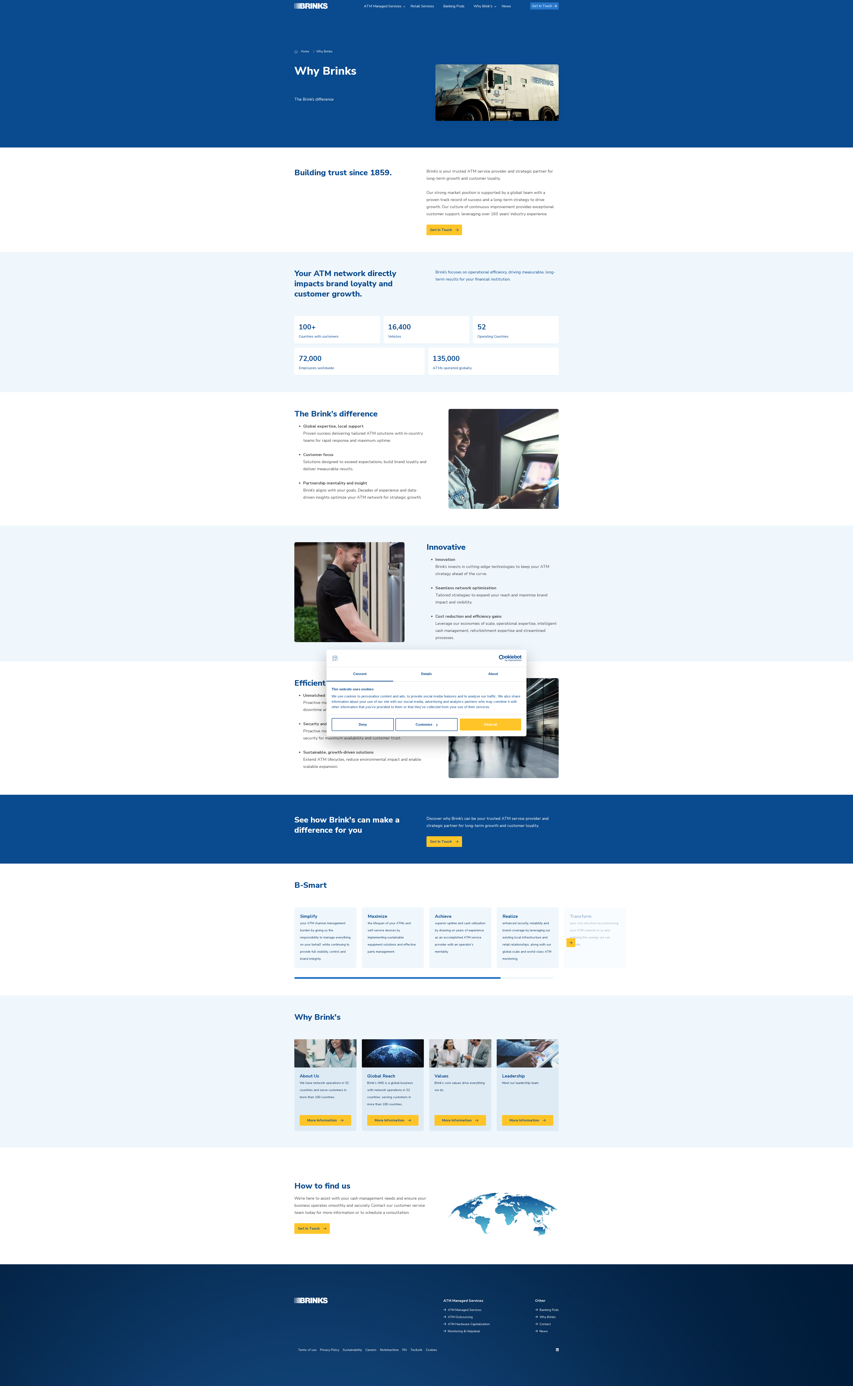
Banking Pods (549, 1310)
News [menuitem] (506, 6)
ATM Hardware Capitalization (469, 1324)
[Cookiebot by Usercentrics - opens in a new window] (502, 658)
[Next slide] (570, 942)
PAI (404, 1350)
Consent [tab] (360, 674)
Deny (363, 724)
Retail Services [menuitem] (422, 6)
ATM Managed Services (464, 1310)
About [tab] (493, 674)
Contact (545, 1324)
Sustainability (352, 1350)
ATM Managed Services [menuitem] (382, 6)
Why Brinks (324, 51)
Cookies (431, 1350)
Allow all (490, 724)
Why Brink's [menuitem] (483, 6)
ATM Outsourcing (460, 1317)
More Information (322, 1120)
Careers (371, 1350)
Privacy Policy (329, 1350)
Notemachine (389, 1350)
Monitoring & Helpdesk (464, 1331)
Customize (424, 724)
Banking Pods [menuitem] (453, 6)
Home (305, 51)
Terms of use (307, 1350)
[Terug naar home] (316, 6)
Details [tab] (426, 674)
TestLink (416, 1350)
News (544, 1331)
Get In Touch (542, 6)
